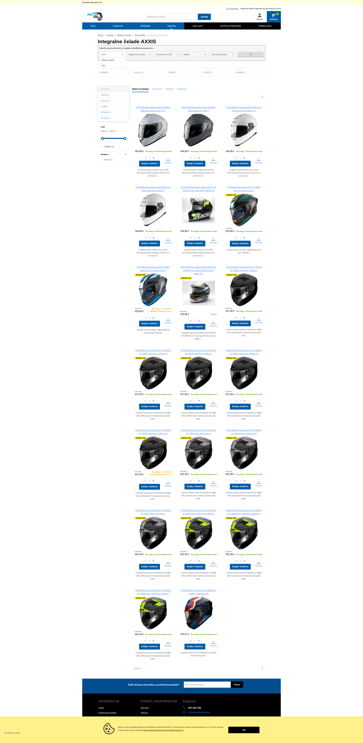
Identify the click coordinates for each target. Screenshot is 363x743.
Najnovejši (182, 89)
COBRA (104, 106)
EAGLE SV (105, 100)
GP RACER (105, 112)
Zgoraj (137, 668)
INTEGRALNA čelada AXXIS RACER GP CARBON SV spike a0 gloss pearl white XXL (198, 270)
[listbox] (112, 63)
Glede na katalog (140, 89)
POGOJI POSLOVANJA (107, 712)
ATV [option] (103, 65)
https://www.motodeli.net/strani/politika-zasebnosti (163, 730)
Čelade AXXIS (140, 35)
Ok (243, 730)
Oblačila (110, 35)
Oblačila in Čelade (124, 35)
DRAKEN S (105, 118)
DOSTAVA (145, 707)
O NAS (101, 707)
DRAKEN (105, 94)
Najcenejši (157, 89)
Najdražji (169, 89)
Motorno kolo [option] (108, 60)
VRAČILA (144, 712)
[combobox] (112, 54)
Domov (101, 35)
